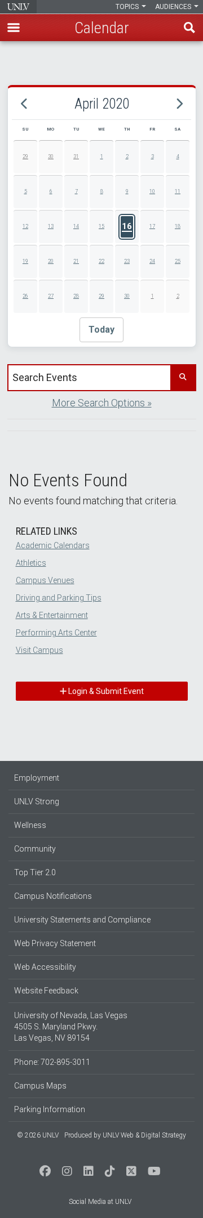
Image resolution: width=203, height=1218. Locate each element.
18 (177, 226)
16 (127, 226)
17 (152, 226)
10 (152, 191)
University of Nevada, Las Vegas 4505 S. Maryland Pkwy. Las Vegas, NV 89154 (70, 1026)
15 (101, 226)
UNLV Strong (36, 801)
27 (51, 296)
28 (76, 296)
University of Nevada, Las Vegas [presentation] (18, 7)
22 (101, 261)
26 (25, 296)
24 (152, 261)
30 (51, 156)
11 (177, 191)
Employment (36, 777)
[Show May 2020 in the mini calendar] (178, 103)
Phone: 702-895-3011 (52, 1062)
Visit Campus (39, 650)
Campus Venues (45, 580)
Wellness (30, 825)
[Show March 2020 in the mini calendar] (24, 103)
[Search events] (182, 377)
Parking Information (49, 1109)
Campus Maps (40, 1085)
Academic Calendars (53, 545)
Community (35, 848)
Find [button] (189, 27)
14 (76, 226)
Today (101, 329)
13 (51, 226)
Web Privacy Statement (55, 943)
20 (51, 261)
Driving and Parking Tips (59, 597)
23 (127, 261)
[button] (13, 27)
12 (25, 226)
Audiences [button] (174, 7)
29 (25, 156)
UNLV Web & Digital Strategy (144, 1135)
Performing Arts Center (56, 632)
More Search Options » (102, 403)
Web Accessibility (45, 966)
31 (76, 156)
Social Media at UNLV (100, 1202)
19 (25, 261)
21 (76, 261)
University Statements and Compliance (82, 919)
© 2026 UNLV (38, 1135)
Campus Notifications (53, 896)
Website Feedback (46, 990)
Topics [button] (128, 7)
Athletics (31, 562)
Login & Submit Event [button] (105, 691)
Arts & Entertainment (52, 615)
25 (177, 261)
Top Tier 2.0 (35, 872)
